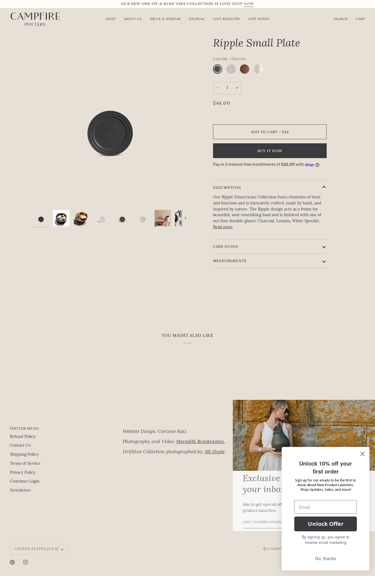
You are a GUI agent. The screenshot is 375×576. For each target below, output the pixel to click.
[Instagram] (25, 562)
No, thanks (325, 558)
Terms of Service (25, 464)
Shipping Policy (24, 455)
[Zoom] (110, 122)
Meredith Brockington (200, 442)
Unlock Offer (326, 523)
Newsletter (20, 491)
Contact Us (20, 446)
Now (249, 4)
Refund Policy (23, 437)
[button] (176, 427)
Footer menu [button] (24, 428)
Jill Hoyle (215, 452)
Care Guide (225, 246)
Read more (223, 227)
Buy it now (270, 151)
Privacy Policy (23, 473)
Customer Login (25, 482)
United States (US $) (36, 549)
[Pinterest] (12, 562)
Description (227, 187)
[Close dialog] (362, 454)
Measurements (230, 260)
